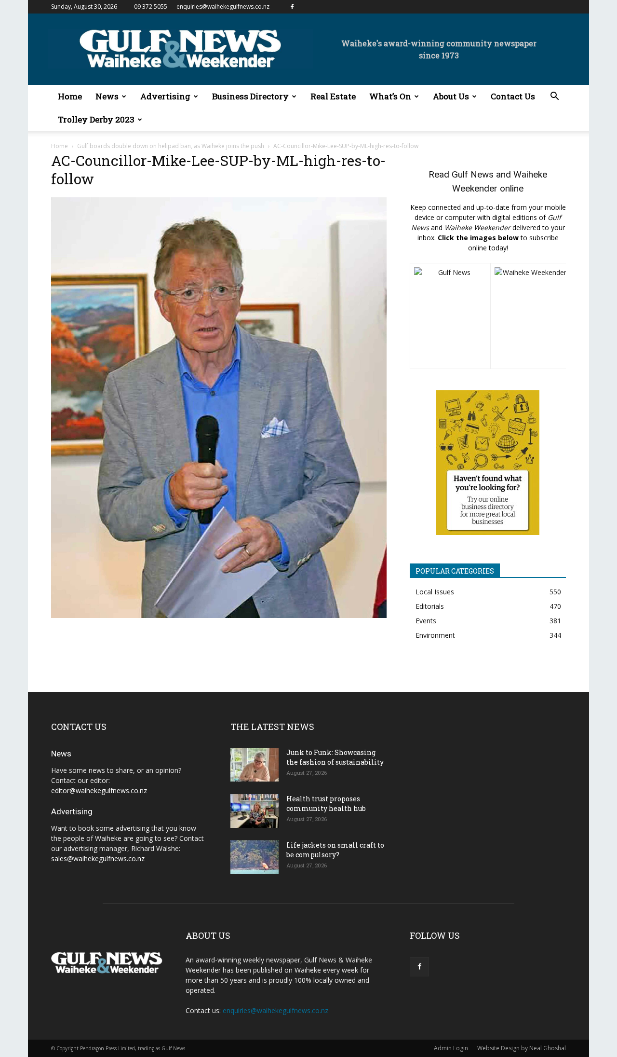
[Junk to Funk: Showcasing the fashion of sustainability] (254, 765)
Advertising (165, 96)
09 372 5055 (150, 6)
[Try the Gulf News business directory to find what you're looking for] (488, 462)
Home (70, 96)
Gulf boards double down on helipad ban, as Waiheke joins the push (170, 146)
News (107, 96)
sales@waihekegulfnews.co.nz (98, 858)
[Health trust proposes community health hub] (254, 811)
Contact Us (513, 96)
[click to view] (450, 316)
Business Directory (250, 96)
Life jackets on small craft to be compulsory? (335, 849)
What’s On (390, 96)
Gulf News (473, 174)
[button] (554, 97)
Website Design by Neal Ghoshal (521, 1048)
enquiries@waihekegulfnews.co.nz (222, 6)
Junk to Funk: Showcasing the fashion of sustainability (335, 757)
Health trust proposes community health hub (326, 803)
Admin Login (451, 1048)
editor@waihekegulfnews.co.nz (99, 790)
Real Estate (333, 96)
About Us (451, 96)
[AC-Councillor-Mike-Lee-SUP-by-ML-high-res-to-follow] (219, 615)
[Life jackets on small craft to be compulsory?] (254, 857)
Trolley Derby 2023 (96, 119)
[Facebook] (292, 7)
